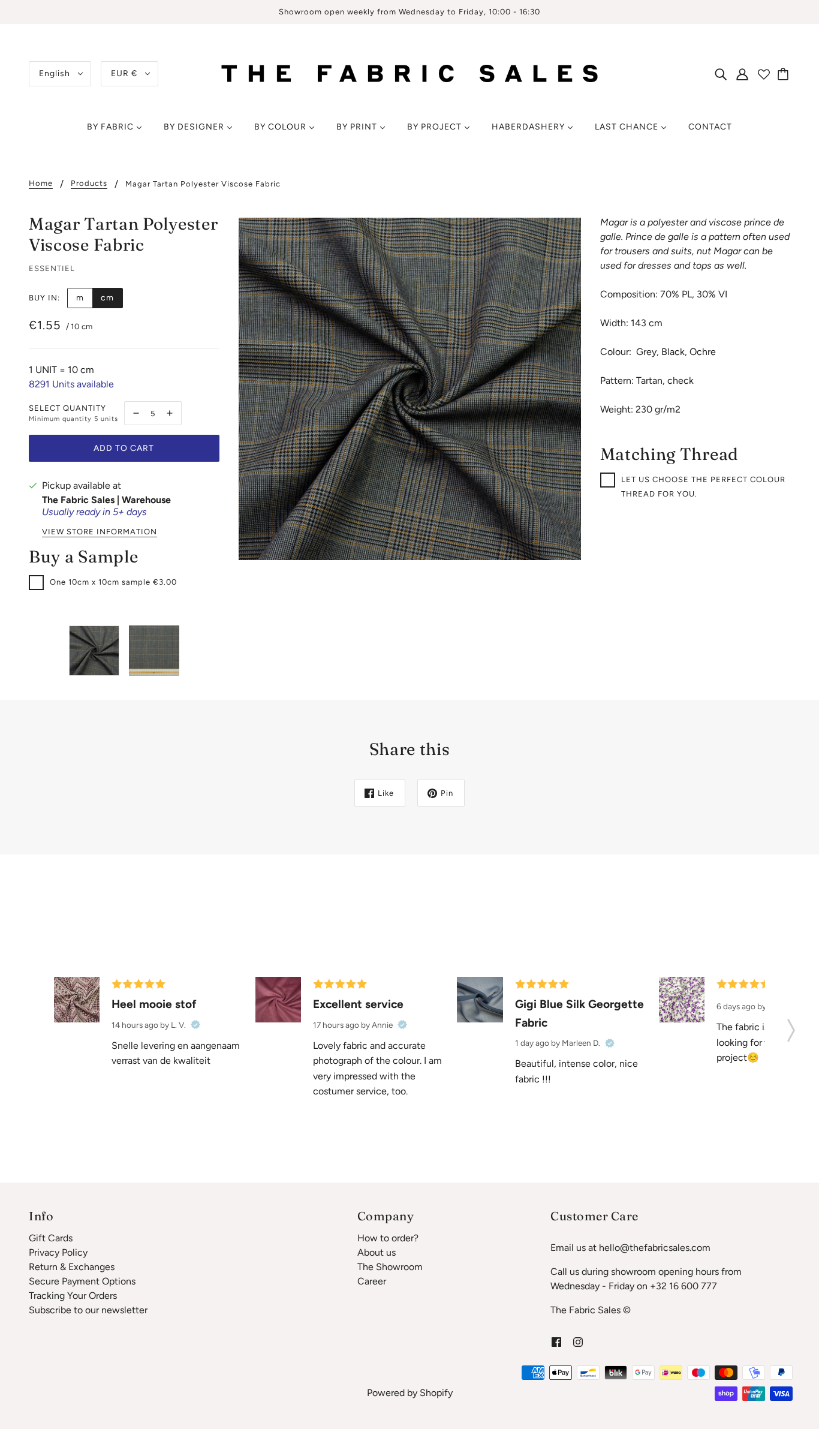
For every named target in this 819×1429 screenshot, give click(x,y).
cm (107, 298)
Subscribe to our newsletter (88, 1310)
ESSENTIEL (52, 268)
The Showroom (390, 1266)
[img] (720, 74)
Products (89, 183)
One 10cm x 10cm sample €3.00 (113, 581)
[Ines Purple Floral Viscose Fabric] (681, 999)
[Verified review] (195, 1025)
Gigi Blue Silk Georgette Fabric (579, 1013)
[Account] (742, 74)
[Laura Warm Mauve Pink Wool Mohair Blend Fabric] (278, 999)
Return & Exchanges (72, 1266)
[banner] (410, 73)
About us (376, 1252)
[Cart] (785, 74)
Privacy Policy (58, 1252)
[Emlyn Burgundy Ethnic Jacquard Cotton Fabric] (77, 999)
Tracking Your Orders (73, 1295)
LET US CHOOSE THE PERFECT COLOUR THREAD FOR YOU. (703, 486)
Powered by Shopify (410, 1392)
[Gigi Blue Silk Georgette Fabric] (479, 999)
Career (371, 1281)
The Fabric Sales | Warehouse (106, 500)
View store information (99, 532)
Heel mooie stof (154, 1004)
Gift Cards (51, 1238)
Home (41, 183)
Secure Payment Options (82, 1281)
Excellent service (358, 1004)
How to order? (387, 1238)
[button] (791, 1026)
